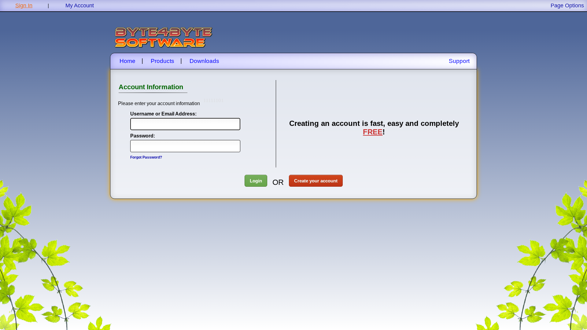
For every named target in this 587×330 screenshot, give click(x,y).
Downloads (204, 61)
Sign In (23, 5)
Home (127, 61)
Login (256, 180)
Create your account (316, 180)
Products (162, 61)
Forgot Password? (146, 157)
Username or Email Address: (157, 113)
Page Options (567, 5)
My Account (79, 5)
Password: (142, 135)
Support (459, 61)
